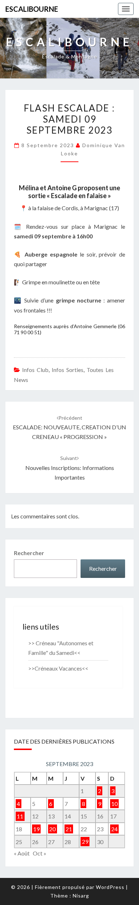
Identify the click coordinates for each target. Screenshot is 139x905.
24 (114, 829)
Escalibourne (31, 9)
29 (85, 841)
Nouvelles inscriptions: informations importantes (69, 467)
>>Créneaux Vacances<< (58, 668)
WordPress (110, 887)
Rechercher (29, 552)
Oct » (39, 853)
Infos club (35, 369)
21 (69, 829)
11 (20, 816)
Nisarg (81, 896)
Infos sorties (67, 369)
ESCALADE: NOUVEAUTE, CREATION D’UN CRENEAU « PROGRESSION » (69, 427)
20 (52, 829)
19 (36, 829)
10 (114, 803)
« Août (22, 853)
